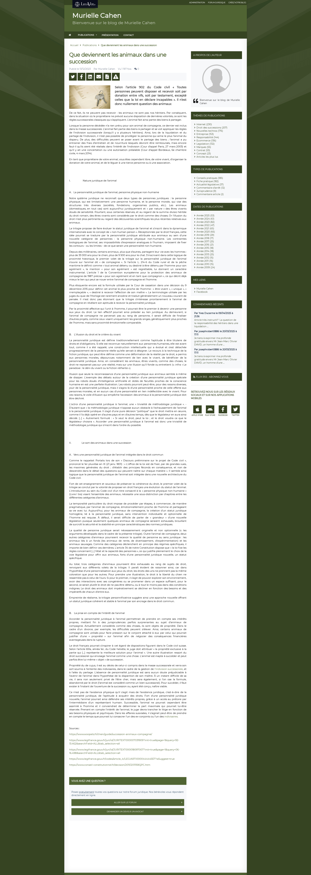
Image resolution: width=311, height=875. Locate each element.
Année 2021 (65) (205, 228)
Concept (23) (203, 153)
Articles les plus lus (207, 156)
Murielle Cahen (204, 288)
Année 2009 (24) (205, 267)
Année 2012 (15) (204, 257)
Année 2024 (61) (205, 218)
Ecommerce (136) (206, 140)
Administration (197, 2)
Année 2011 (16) (204, 260)
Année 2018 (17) (205, 238)
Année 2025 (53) (205, 215)
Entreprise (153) (205, 134)
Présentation (110, 35)
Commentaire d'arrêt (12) (210, 187)
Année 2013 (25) (205, 254)
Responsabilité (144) (207, 137)
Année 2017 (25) (205, 241)
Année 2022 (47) (205, 225)
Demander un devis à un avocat (125, 811)
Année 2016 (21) (205, 244)
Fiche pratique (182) (207, 181)
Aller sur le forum (125, 802)
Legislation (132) (205, 143)
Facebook (201, 291)
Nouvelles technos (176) (209, 130)
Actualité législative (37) (210, 184)
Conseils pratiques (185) (209, 178)
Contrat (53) (203, 150)
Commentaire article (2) (210, 194)
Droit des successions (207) (211, 127)
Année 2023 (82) (205, 222)
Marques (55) (203, 147)
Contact (128, 35)
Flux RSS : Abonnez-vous (212, 376)
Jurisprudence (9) (206, 191)
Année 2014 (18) (205, 251)
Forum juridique (216, 2)
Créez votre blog (237, 2)
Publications (86, 35)
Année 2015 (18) (205, 247)
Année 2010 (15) (205, 264)
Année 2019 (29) (205, 235)
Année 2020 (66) (205, 231)
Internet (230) (204, 124)
